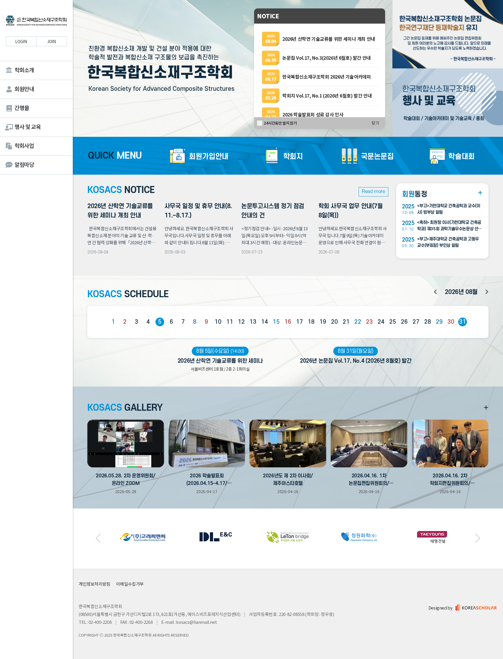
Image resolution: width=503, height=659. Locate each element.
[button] (98, 538)
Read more (373, 191)
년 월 (461, 292)
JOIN (51, 41)
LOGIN (21, 41)
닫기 (375, 123)
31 (462, 322)
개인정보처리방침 (94, 584)
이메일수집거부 (130, 584)
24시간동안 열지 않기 (280, 123)
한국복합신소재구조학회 (36, 22)
